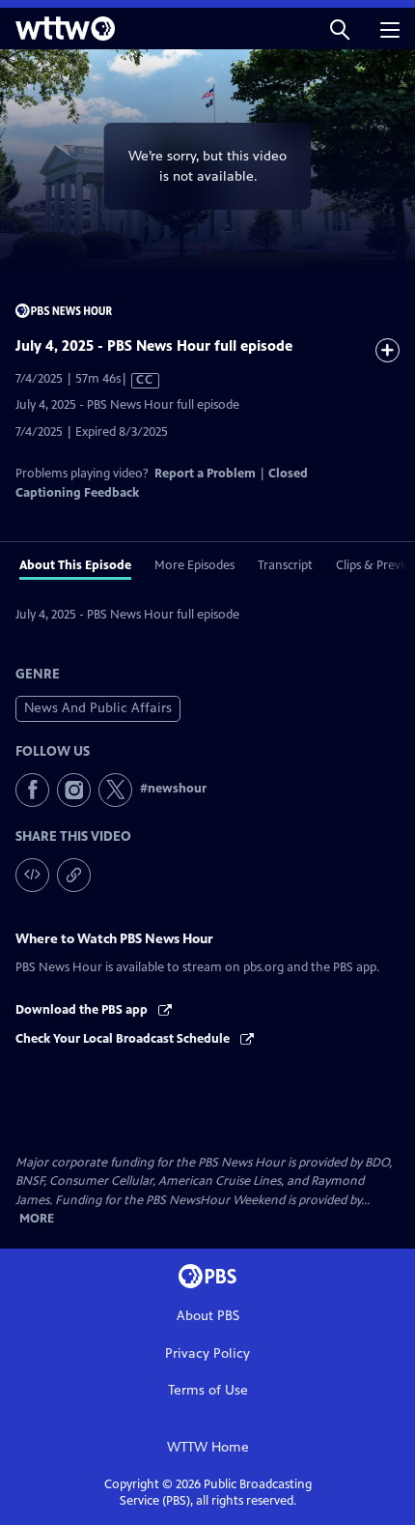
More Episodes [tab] (194, 565)
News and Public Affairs (98, 708)
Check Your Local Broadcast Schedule (124, 1039)
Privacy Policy (207, 1353)
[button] (340, 28)
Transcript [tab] (285, 565)
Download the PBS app (83, 1010)
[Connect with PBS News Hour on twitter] (115, 790)
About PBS (208, 1316)
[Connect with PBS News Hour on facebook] (32, 790)
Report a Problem (205, 473)
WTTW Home (208, 1447)
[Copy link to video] (74, 875)
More (36, 1219)
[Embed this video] (32, 875)
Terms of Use (208, 1390)
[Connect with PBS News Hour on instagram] (74, 790)
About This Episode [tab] (75, 565)
